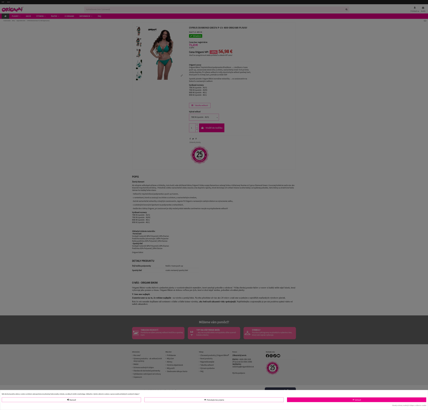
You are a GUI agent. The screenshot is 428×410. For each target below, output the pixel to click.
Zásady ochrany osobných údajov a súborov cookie (409, 405)
